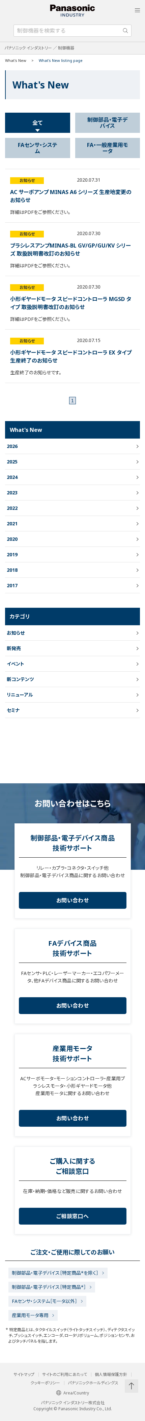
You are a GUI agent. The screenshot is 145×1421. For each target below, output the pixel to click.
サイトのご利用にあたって (64, 1375)
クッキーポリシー (45, 1383)
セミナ (13, 710)
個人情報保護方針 (111, 1375)
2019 (12, 554)
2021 (12, 523)
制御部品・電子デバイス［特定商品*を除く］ (55, 1273)
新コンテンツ (20, 679)
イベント (15, 664)
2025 (12, 461)
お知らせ (27, 180)
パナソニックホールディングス (93, 1383)
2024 (12, 477)
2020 (12, 539)
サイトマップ (23, 1375)
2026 (12, 446)
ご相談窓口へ (72, 1216)
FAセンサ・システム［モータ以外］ (44, 1301)
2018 (12, 570)
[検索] (125, 30)
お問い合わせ (72, 900)
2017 (12, 585)
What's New (15, 60)
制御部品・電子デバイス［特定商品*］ (49, 1287)
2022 (12, 508)
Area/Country (76, 1393)
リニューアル (20, 694)
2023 (12, 492)
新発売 (14, 648)
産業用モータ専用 (30, 1315)
